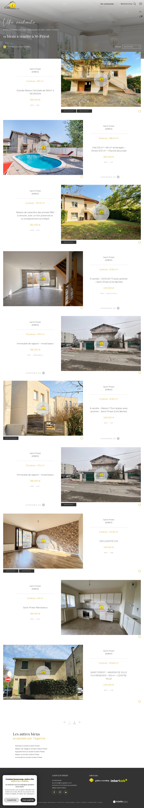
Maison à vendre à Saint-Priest (27, 754)
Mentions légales (70, 802)
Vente (48, 30)
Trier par (118, 47)
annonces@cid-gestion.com (62, 783)
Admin (78, 802)
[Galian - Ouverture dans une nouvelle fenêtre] (102, 781)
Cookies (100, 802)
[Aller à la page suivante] (79, 722)
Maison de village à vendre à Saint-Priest (31, 749)
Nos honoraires (52, 802)
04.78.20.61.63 (56, 780)
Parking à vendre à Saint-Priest (27, 746)
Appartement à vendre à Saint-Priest (30, 752)
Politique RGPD (92, 802)
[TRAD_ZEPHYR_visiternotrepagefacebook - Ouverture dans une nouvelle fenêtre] (54, 792)
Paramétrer (11, 800)
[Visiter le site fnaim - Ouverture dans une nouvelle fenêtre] (91, 780)
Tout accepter (28, 800)
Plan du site (61, 802)
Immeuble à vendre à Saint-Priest (28, 757)
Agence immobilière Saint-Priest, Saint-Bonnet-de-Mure (23, 30)
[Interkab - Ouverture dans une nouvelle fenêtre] (119, 780)
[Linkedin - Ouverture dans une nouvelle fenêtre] (66, 792)
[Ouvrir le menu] (140, 3)
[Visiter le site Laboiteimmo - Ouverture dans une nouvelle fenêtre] (120, 802)
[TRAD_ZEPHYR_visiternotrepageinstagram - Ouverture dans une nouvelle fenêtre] (60, 792)
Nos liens (84, 802)
